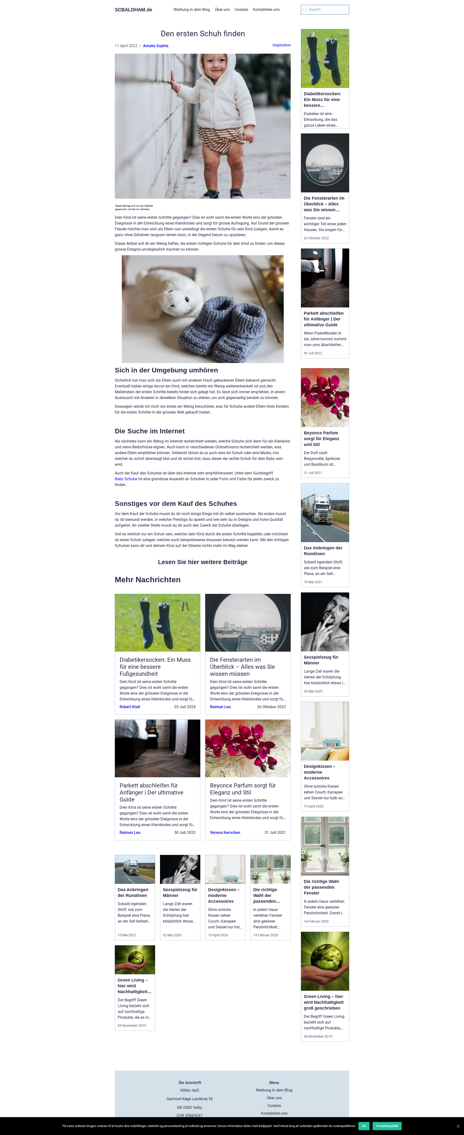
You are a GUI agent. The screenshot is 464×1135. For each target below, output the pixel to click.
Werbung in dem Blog (192, 9)
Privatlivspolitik (387, 1126)
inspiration (282, 45)
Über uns (222, 9)
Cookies (241, 9)
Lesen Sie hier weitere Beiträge (202, 562)
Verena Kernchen (225, 832)
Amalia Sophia (155, 46)
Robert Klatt (130, 707)
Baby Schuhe (126, 479)
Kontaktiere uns (266, 9)
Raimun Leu (220, 707)
